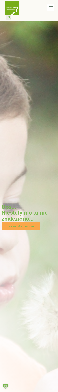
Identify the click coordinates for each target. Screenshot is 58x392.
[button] (50, 7)
